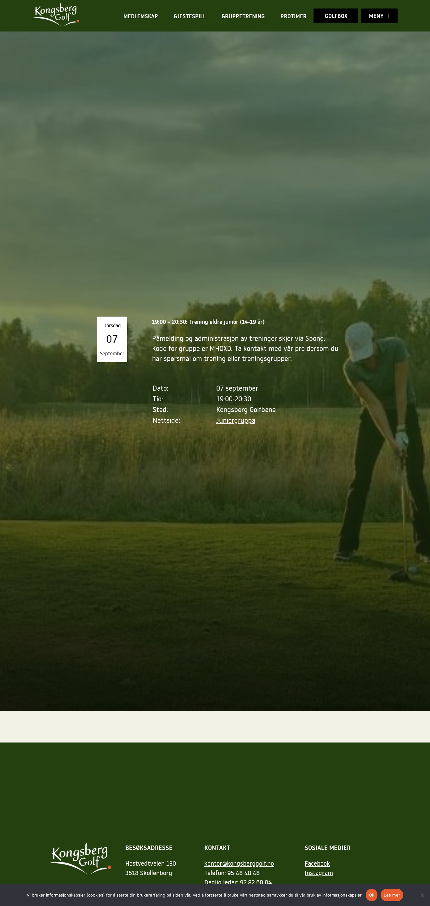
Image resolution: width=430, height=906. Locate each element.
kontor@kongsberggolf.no (239, 863)
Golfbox (336, 16)
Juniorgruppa (235, 420)
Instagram (319, 873)
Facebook (317, 863)
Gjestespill (190, 16)
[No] (422, 895)
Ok (372, 894)
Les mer (392, 894)
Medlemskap (140, 16)
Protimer (293, 16)
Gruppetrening (243, 16)
